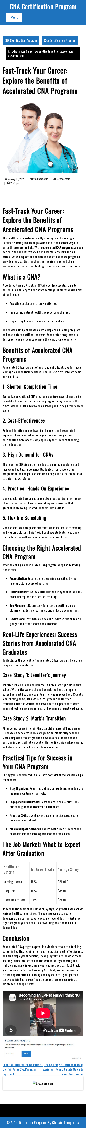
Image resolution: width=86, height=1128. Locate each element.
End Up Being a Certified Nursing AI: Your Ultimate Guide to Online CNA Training (63, 1069)
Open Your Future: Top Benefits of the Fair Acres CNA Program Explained (23, 1069)
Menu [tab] (14, 17)
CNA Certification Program (43, 6)
